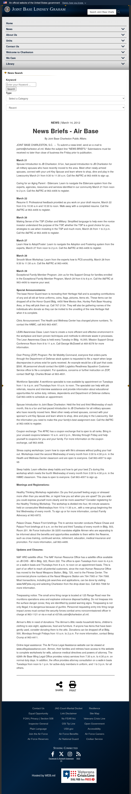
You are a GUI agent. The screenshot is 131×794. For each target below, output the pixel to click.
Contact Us (12, 46)
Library (10, 63)
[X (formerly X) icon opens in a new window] (61, 754)
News (9, 29)
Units (9, 40)
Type (9, 93)
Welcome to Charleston (19, 52)
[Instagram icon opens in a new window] (70, 754)
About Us (11, 34)
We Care (11, 58)
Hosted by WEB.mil (43, 775)
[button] (74, 3)
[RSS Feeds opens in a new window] (78, 754)
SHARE (59, 689)
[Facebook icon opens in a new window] (52, 754)
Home (9, 23)
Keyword (11, 79)
